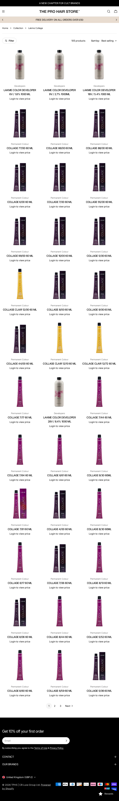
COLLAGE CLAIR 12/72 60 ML (99, 363)
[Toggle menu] (3, 11)
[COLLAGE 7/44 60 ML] (99, 391)
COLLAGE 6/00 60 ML (19, 201)
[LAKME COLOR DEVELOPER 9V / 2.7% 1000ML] (59, 64)
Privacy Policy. (57, 748)
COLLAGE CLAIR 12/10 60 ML (59, 363)
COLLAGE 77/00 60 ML (20, 148)
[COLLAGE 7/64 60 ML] (19, 449)
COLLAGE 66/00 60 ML (59, 148)
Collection (18, 28)
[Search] (109, 11)
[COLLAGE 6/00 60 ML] (19, 176)
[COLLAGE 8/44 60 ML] (59, 611)
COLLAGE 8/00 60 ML (59, 309)
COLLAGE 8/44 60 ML (59, 636)
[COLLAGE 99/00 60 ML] (19, 230)
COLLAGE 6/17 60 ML (20, 583)
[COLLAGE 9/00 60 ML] (99, 284)
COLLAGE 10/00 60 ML (59, 255)
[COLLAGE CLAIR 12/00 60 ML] (19, 284)
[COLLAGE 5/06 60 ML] (99, 665)
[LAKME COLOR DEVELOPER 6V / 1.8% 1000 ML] (19, 64)
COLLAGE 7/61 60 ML (20, 529)
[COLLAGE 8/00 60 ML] (59, 284)
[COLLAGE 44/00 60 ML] (19, 337)
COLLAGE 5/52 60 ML (99, 636)
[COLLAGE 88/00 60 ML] (99, 122)
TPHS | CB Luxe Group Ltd (25, 784)
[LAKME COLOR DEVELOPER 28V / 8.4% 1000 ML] (59, 391)
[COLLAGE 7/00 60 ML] (59, 176)
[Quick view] (33, 53)
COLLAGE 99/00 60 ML (20, 255)
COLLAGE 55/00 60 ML (99, 201)
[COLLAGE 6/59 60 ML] (59, 665)
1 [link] (48, 705)
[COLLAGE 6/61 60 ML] (59, 449)
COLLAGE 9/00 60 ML (99, 309)
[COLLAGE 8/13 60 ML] (99, 557)
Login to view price (20, 98)
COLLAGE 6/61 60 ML (59, 475)
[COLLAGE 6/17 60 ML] (19, 557)
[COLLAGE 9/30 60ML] (99, 449)
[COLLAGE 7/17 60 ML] (19, 391)
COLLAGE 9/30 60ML (99, 475)
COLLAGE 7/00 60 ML (59, 201)
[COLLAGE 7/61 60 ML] (19, 503)
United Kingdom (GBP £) (19, 777)
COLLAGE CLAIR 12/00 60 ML (20, 309)
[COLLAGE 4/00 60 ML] (59, 503)
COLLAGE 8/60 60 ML (19, 690)
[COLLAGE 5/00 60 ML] (99, 230)
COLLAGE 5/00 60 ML (99, 255)
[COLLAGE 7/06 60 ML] (59, 557)
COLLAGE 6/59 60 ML (59, 690)
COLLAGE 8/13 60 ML (99, 583)
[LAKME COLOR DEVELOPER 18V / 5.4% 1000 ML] (99, 64)
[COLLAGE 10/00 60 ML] (59, 230)
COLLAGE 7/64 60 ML (19, 475)
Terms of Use (40, 748)
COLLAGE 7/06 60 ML (59, 583)
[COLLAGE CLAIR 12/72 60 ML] (99, 337)
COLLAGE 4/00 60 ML (59, 529)
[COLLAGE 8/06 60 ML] (19, 611)
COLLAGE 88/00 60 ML (99, 148)
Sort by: (95, 40)
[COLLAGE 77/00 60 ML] (19, 122)
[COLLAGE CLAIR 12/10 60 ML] (59, 337)
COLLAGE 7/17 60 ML (20, 417)
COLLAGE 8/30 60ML (99, 529)
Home (5, 28)
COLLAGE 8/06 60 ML (19, 636)
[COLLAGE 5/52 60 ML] (99, 611)
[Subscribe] (66, 741)
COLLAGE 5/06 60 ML (99, 690)
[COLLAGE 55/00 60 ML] (99, 176)
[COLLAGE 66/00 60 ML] (59, 122)
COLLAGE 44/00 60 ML (19, 363)
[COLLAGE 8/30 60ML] (99, 503)
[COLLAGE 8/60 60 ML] (19, 665)
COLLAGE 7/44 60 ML (99, 417)
